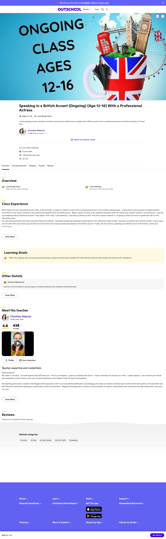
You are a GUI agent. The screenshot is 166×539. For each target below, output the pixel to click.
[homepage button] (69, 9)
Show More (10, 236)
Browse (86, 9)
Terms (101, 3)
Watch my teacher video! (84, 140)
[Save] (163, 16)
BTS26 (86, 3)
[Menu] (107, 9)
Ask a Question (29, 360)
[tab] (5, 165)
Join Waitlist (157, 535)
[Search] (102, 9)
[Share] (157, 16)
